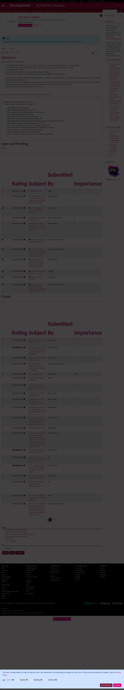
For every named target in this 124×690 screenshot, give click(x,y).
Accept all (117, 685)
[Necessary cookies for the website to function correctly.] (13, 680)
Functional (51, 680)
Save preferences (106, 685)
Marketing (36, 680)
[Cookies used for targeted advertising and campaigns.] (41, 680)
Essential (9, 680)
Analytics (22, 680)
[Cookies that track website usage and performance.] (27, 680)
